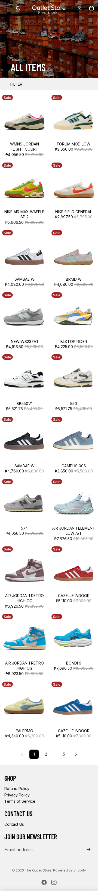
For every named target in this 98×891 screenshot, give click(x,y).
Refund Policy (16, 788)
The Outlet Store (38, 870)
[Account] (79, 8)
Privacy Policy (17, 795)
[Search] (18, 8)
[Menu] (6, 8)
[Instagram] (54, 882)
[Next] (76, 754)
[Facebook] (44, 882)
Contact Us (14, 824)
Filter (16, 84)
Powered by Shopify (69, 870)
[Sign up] (89, 850)
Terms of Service (19, 801)
